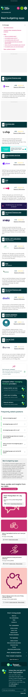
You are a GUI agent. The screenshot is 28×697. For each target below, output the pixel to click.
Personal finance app (13, 78)
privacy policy (12, 685)
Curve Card (10, 339)
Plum (6, 157)
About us (14, 615)
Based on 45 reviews (19, 272)
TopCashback (8, 265)
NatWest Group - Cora (10, 316)
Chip (6, 125)
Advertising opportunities (14, 649)
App (6, 180)
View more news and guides (9, 489)
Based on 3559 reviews (19, 87)
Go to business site (6, 12)
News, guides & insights (9, 49)
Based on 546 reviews (19, 248)
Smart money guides (13, 539)
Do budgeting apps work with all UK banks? (14, 46)
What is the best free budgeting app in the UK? (15, 45)
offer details (14, 684)
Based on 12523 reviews (19, 164)
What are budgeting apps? (10, 36)
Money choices (19, 563)
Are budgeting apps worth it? (11, 38)
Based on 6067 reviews (19, 324)
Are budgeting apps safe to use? (12, 40)
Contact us (14, 622)
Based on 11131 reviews (19, 221)
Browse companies (14, 634)
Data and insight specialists (14, 642)
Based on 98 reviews (19, 348)
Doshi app (7, 291)
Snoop (6, 214)
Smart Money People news (16, 503)
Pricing (14, 647)
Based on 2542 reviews (19, 189)
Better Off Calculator (13, 239)
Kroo (6, 182)
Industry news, (12, 563)
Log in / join (14, 630)
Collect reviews (14, 640)
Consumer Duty (14, 645)
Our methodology (14, 617)
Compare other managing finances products (12, 31)
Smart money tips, (14, 602)
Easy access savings (12, 155)
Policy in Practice (9, 240)
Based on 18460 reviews (19, 133)
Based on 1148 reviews (19, 299)
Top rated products (8, 27)
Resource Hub (14, 632)
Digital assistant (11, 315)
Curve (7, 341)
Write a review (14, 628)
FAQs (5, 34)
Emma (6, 79)
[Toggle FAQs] (2, 34)
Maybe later (23, 693)
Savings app (9, 124)
